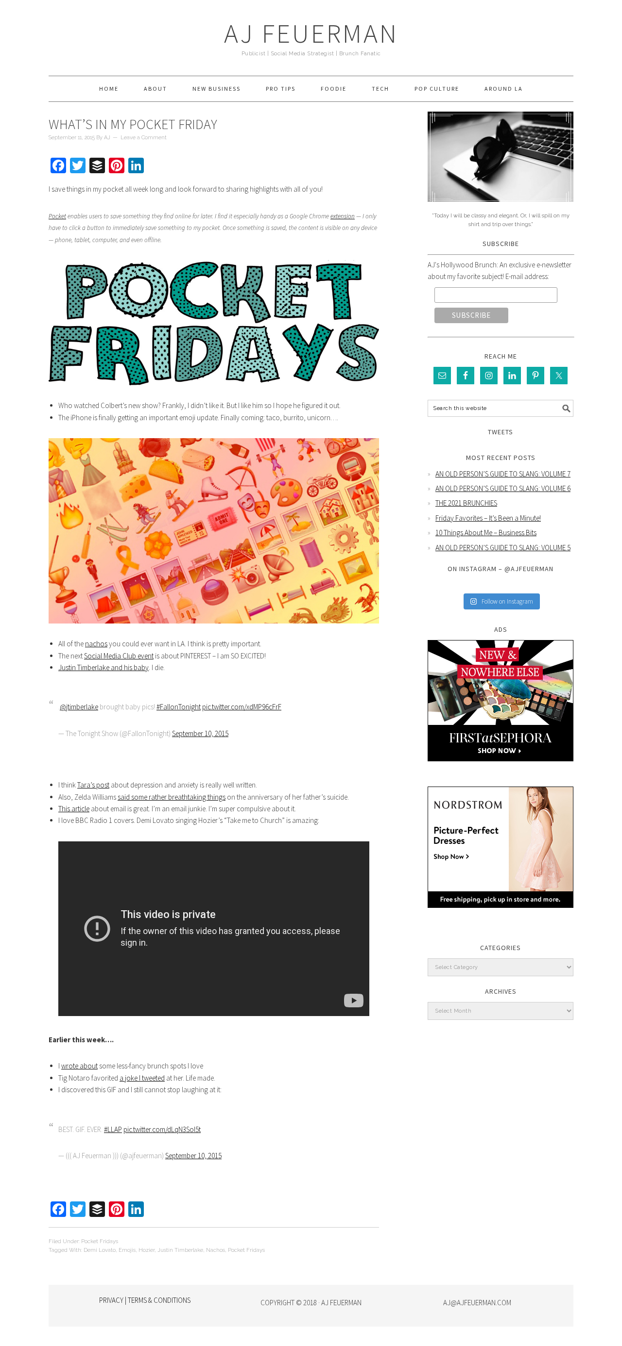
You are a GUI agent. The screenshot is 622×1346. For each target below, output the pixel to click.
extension (342, 216)
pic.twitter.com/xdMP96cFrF (241, 706)
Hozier (146, 1250)
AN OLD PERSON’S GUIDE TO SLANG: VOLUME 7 (502, 473)
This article (73, 808)
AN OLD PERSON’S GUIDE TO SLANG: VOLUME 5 (502, 547)
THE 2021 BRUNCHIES (466, 503)
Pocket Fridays (99, 1241)
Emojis (127, 1250)
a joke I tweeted (142, 1078)
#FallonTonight (178, 706)
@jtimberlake (79, 706)
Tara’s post (93, 784)
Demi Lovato (100, 1250)
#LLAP (113, 1129)
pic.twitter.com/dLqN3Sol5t (162, 1129)
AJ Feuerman (311, 33)
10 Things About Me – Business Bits (485, 532)
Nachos (215, 1250)
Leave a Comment (144, 137)
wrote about (79, 1065)
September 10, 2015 (200, 733)
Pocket (57, 216)
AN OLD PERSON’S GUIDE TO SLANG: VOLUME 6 (502, 488)
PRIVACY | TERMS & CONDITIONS (144, 1300)
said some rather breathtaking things (171, 797)
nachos (96, 643)
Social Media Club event (119, 655)
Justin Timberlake (180, 1250)
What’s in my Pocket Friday (133, 124)
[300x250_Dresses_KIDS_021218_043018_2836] (500, 914)
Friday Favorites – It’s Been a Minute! (488, 518)
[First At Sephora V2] (500, 768)
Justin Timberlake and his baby (103, 667)
